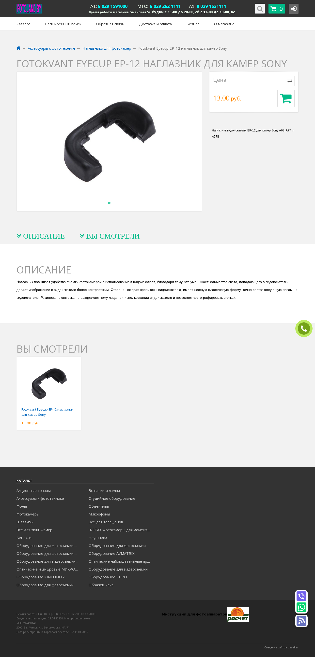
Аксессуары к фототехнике (40, 498)
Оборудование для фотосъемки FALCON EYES (48, 545)
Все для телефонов (106, 521)
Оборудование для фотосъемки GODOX (121, 545)
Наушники (98, 537)
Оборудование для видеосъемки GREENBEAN (48, 561)
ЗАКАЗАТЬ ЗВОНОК (306, 328)
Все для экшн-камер (34, 529)
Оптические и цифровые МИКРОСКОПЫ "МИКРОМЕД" (48, 569)
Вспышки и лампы (104, 490)
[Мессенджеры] (301, 621)
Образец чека (101, 584)
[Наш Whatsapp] (301, 607)
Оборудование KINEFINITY (40, 576)
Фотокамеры (27, 514)
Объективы (99, 506)
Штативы (24, 521)
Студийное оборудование (112, 498)
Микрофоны (99, 514)
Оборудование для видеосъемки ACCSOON (121, 569)
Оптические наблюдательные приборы (121, 561)
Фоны (21, 506)
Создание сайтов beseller (281, 647)
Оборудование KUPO (108, 576)
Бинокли (24, 537)
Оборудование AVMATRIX (112, 553)
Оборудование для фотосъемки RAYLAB (48, 584)
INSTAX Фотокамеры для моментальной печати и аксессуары (121, 529)
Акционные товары (33, 490)
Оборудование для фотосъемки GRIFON (48, 553)
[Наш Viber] (301, 596)
